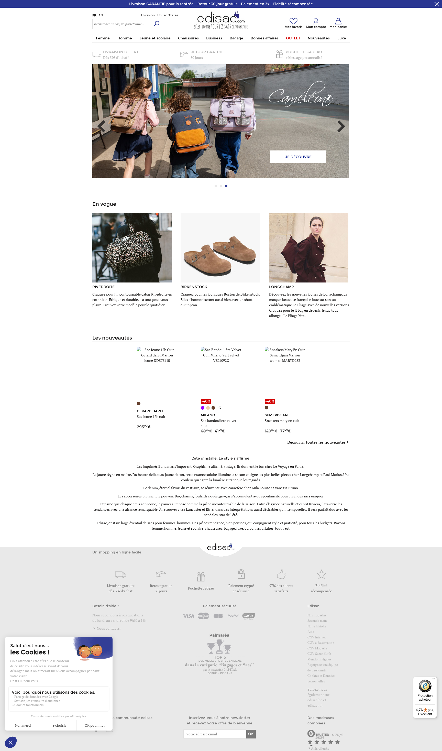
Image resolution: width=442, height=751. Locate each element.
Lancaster (193, 509)
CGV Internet (316, 637)
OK (251, 734)
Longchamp (309, 474)
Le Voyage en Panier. (289, 466)
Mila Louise (261, 487)
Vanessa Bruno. (287, 487)
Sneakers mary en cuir (282, 420)
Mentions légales (319, 659)
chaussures (213, 528)
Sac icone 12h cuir (151, 416)
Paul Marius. (332, 474)
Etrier (210, 509)
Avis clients (320, 748)
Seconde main (317, 620)
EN (100, 15)
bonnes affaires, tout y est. (270, 528)
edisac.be (314, 700)
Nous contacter (108, 628)
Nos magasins (316, 615)
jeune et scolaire (190, 528)
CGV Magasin (317, 648)
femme (157, 528)
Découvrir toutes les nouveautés (316, 442)
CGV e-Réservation (320, 642)
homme (170, 528)
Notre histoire (316, 626)
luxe (239, 528)
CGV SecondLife (319, 653)
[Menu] (434, 680)
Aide (310, 631)
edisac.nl (314, 705)
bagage (229, 528)
